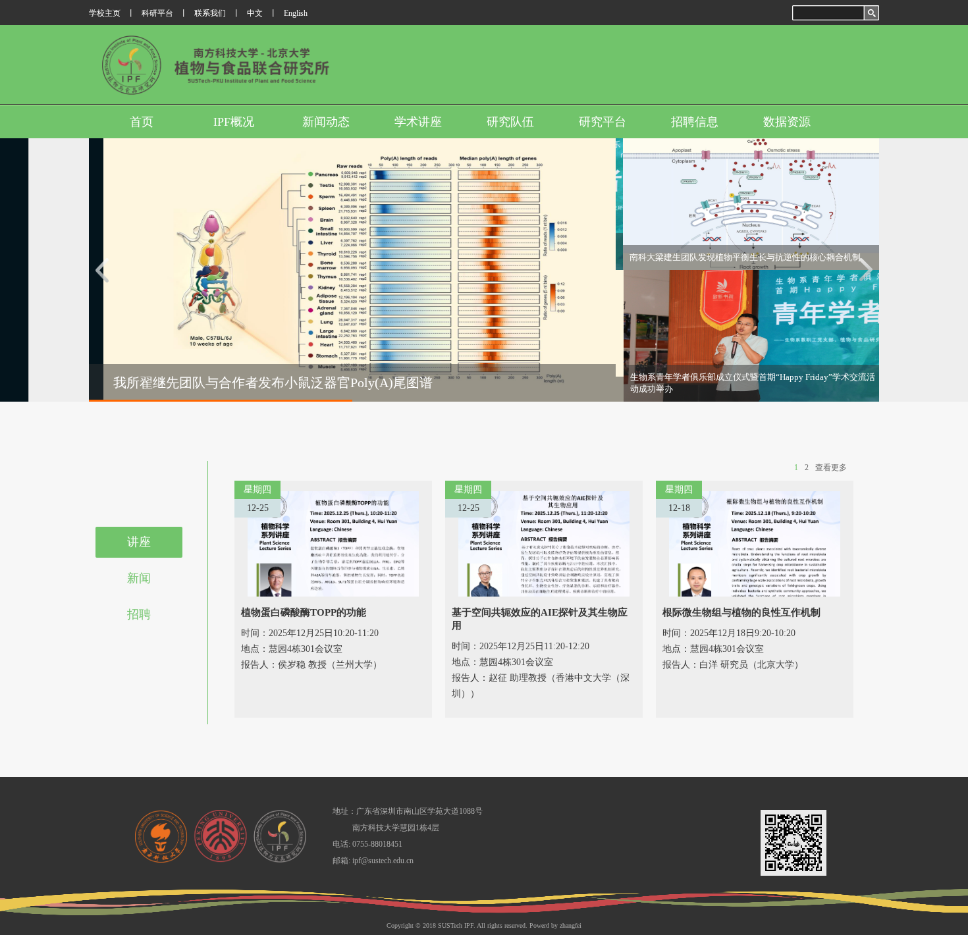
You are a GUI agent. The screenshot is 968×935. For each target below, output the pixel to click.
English (296, 13)
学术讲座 (418, 121)
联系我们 (210, 13)
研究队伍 (510, 121)
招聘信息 (694, 121)
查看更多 (831, 467)
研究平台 (602, 121)
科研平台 (157, 13)
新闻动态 (326, 121)
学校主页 (105, 13)
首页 (141, 121)
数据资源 (787, 121)
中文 (255, 13)
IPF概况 (233, 121)
